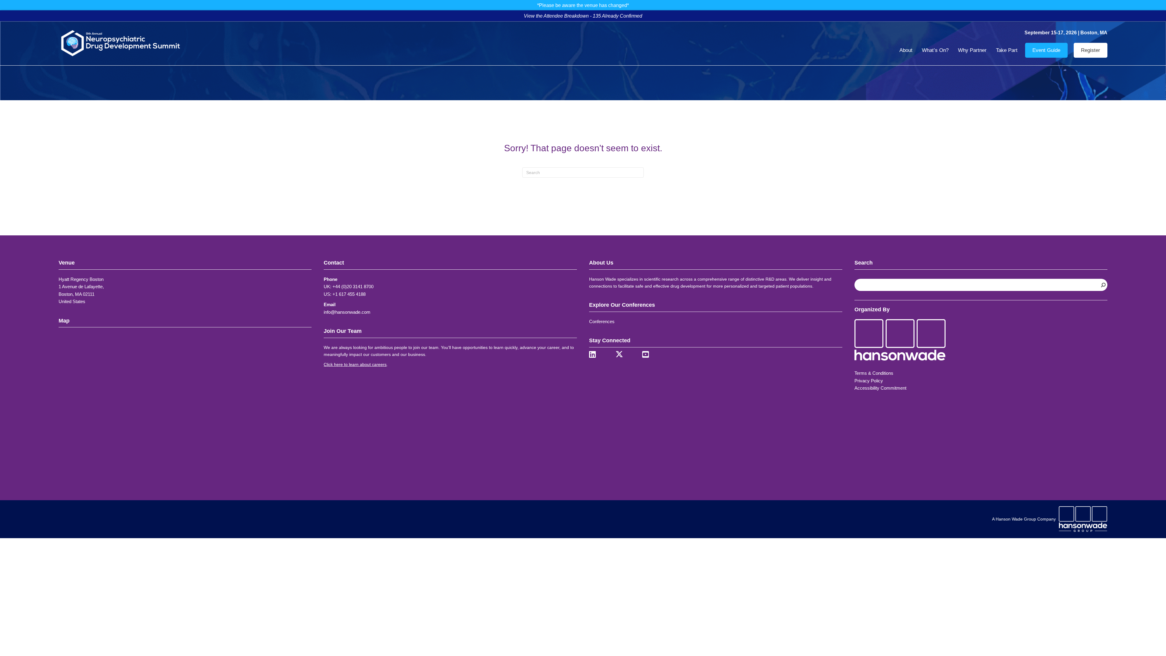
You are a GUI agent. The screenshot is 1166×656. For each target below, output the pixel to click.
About (905, 50)
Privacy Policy (868, 380)
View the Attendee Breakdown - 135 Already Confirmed (583, 16)
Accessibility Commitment (880, 388)
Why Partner (972, 50)
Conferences (602, 321)
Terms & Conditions (873, 373)
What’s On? (935, 50)
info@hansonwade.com (347, 312)
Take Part (1007, 50)
